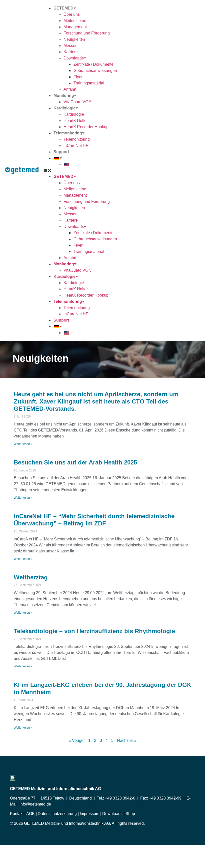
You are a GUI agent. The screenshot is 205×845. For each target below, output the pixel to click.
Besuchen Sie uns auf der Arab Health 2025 (75, 462)
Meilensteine (75, 20)
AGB (30, 814)
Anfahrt (70, 89)
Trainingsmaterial (89, 83)
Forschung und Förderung (87, 33)
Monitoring (64, 95)
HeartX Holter (76, 120)
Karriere (71, 52)
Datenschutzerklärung (57, 814)
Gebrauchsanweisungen (95, 70)
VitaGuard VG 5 (78, 102)
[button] (122, 170)
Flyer (78, 77)
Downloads (74, 58)
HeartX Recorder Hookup (86, 127)
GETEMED (64, 8)
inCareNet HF (76, 145)
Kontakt (17, 814)
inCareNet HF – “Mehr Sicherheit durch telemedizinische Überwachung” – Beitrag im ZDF (94, 520)
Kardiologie (65, 108)
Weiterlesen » (23, 444)
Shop (130, 814)
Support (61, 152)
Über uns (72, 14)
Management (75, 27)
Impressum (89, 814)
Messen (71, 45)
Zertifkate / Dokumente (94, 64)
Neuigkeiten (74, 39)
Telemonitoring (68, 133)
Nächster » (126, 740)
